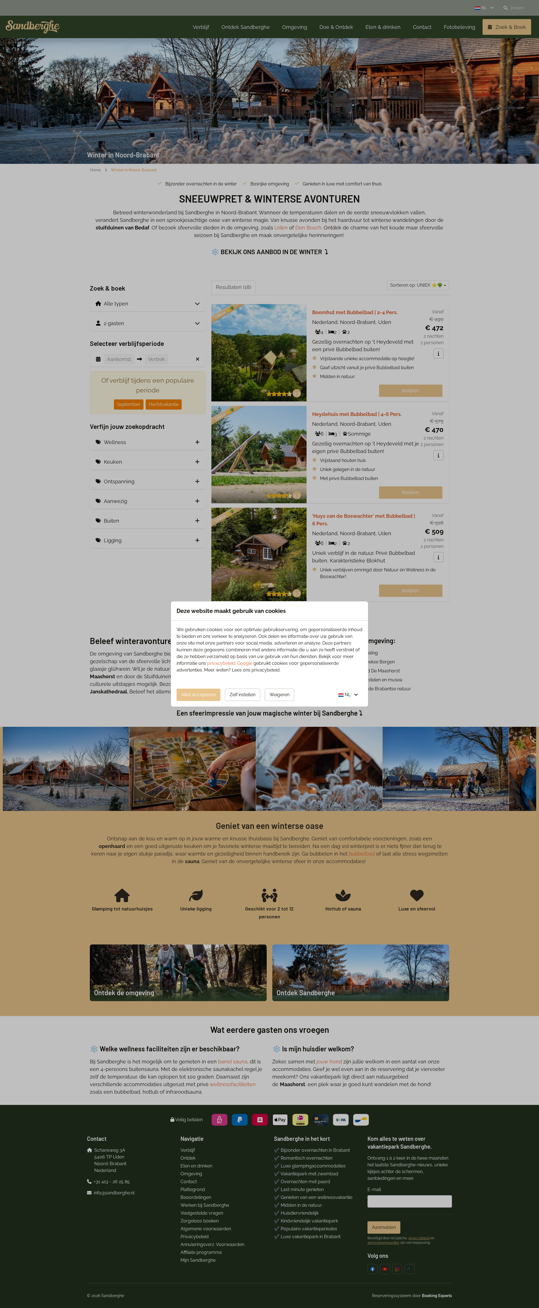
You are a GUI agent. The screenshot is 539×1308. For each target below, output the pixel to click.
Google (244, 663)
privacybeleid (221, 663)
